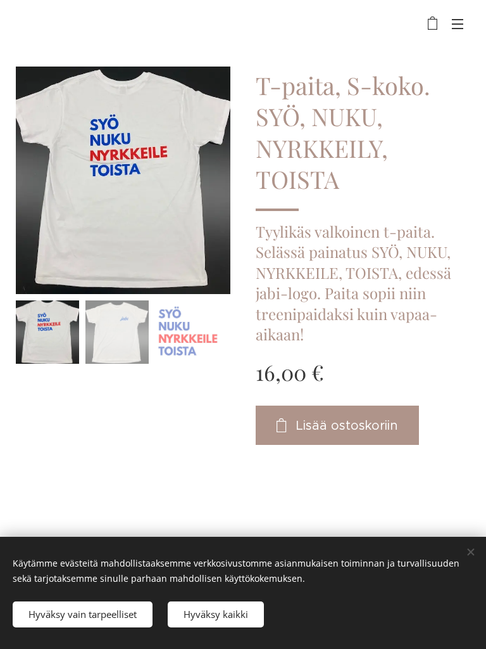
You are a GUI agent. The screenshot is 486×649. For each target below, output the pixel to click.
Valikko (457, 23)
